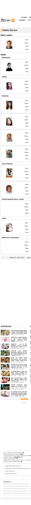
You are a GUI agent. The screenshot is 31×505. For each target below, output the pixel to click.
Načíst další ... (24, 399)
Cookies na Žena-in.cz (10, 471)
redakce (21, 454)
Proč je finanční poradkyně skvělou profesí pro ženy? (14, 491)
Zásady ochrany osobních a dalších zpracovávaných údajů (17, 468)
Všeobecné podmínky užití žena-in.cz (13, 466)
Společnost (22, 20)
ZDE (23, 452)
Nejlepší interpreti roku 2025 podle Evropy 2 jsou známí (15, 493)
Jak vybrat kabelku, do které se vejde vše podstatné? (15, 488)
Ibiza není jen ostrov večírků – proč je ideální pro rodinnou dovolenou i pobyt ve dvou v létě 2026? (16, 486)
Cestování (24, 17)
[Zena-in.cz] (9, 20)
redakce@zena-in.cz (18, 457)
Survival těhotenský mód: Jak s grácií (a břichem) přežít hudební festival (16, 484)
